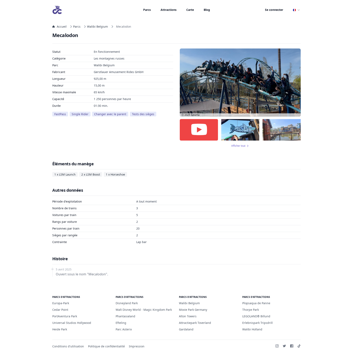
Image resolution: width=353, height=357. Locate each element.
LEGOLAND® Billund (256, 316)
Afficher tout (238, 146)
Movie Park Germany (193, 310)
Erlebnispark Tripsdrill (257, 323)
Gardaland (186, 329)
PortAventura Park (64, 316)
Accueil (62, 26)
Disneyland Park (127, 303)
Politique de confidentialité (106, 346)
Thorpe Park (250, 310)
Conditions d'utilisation (68, 346)
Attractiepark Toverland (195, 323)
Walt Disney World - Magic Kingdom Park (144, 310)
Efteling (121, 323)
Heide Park (59, 329)
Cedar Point (60, 310)
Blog (207, 10)
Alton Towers (188, 316)
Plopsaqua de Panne (256, 303)
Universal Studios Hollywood (71, 323)
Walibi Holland (252, 329)
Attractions (168, 10)
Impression (136, 346)
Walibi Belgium (97, 26)
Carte (190, 10)
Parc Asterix (124, 329)
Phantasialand (125, 316)
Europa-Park (60, 303)
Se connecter (274, 10)
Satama (195, 115)
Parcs (147, 10)
